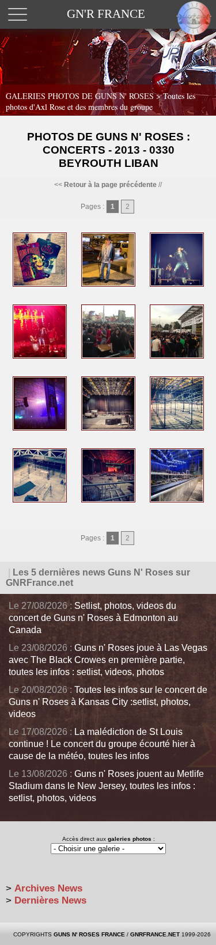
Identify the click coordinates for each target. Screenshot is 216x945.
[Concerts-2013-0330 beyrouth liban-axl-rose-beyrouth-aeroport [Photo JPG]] (108, 284)
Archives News (48, 888)
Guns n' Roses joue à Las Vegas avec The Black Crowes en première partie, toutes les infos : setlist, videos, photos (108, 660)
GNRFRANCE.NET (155, 934)
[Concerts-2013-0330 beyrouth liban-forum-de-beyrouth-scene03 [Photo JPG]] (40, 500)
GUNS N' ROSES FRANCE (89, 934)
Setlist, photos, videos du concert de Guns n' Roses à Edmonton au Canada (93, 618)
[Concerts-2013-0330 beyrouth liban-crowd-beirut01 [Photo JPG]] (108, 356)
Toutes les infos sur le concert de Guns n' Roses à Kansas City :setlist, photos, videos (108, 702)
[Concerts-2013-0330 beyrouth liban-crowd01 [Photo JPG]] (40, 428)
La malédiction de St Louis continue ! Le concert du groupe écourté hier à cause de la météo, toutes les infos (102, 744)
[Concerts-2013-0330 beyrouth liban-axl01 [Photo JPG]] (177, 284)
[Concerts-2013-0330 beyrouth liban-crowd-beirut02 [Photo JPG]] (177, 356)
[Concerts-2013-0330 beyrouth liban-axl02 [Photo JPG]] (40, 356)
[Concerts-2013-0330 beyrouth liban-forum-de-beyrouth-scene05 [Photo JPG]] (177, 500)
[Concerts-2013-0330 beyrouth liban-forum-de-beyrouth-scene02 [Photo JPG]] (177, 428)
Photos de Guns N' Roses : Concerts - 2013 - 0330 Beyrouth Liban (108, 150)
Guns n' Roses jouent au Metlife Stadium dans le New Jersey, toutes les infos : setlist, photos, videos (106, 786)
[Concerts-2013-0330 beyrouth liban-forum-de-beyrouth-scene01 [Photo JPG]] (108, 428)
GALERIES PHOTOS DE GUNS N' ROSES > (100, 101)
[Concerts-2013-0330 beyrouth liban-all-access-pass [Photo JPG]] (40, 284)
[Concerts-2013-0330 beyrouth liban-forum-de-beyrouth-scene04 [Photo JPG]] (108, 500)
